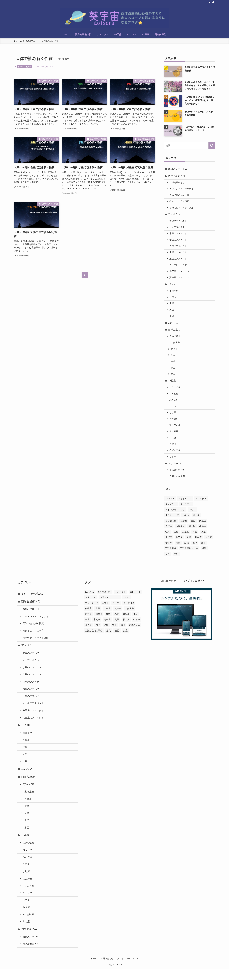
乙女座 (186, 515)
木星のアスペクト (178, 252)
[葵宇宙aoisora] (114, 18)
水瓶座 (168, 537)
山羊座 (202, 526)
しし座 (172, 412)
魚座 (176, 554)
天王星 (202, 520)
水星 (173, 355)
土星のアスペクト (178, 259)
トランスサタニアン (175, 509)
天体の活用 (174, 336)
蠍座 (203, 543)
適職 (204, 548)
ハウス (192, 509)
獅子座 (168, 543)
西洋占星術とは (177, 182)
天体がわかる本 (177, 476)
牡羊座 (209, 537)
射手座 (192, 526)
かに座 (172, 406)
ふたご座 (173, 400)
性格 (167, 531)
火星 (171, 310)
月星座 (172, 297)
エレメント (170, 504)
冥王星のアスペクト (179, 277)
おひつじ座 (174, 387)
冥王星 (196, 515)
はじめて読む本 (177, 470)
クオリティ (185, 504)
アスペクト (174, 214)
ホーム (93, 958)
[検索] (213, 2)
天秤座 (168, 526)
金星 (171, 303)
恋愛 (176, 531)
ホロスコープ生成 (177, 168)
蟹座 (195, 543)
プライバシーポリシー (128, 958)
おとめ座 (173, 419)
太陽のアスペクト (178, 221)
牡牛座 (198, 537)
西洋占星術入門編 (189, 548)
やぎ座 (172, 444)
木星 (173, 374)
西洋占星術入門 (24, 67)
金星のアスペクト (178, 240)
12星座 (172, 380)
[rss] (208, 2)
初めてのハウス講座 (179, 201)
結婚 (186, 543)
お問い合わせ (106, 958)
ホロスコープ (172, 515)
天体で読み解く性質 (179, 195)
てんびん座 (174, 425)
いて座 (172, 438)
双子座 (183, 520)
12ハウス (173, 322)
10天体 (172, 284)
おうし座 (173, 394)
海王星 (179, 537)
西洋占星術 (174, 329)
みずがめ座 (174, 450)
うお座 (172, 456)
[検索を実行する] (211, 145)
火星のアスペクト (178, 246)
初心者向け (170, 520)
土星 (171, 316)
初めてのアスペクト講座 (181, 208)
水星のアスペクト (178, 233)
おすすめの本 (175, 463)
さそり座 (173, 431)
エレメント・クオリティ (181, 189)
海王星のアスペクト (179, 271)
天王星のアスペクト (179, 265)
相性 (178, 543)
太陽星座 (173, 291)
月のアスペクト (177, 227)
